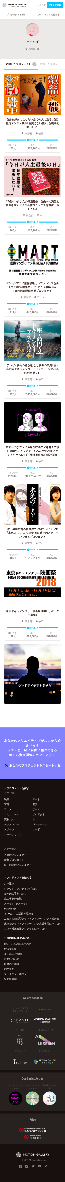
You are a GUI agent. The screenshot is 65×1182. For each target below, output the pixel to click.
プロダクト (38, 814)
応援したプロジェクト (20, 64)
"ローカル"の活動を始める (18, 913)
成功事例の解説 (13, 898)
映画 (6, 799)
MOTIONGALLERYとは (17, 944)
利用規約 (9, 969)
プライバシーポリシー (16, 974)
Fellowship (10, 908)
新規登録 (56, 5)
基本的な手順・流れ (15, 893)
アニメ (8, 809)
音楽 (35, 804)
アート (36, 799)
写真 (6, 804)
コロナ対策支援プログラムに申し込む (25, 928)
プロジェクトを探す (16, 14)
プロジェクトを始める (49, 14)
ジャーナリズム (13, 834)
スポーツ (9, 829)
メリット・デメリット (16, 903)
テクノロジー (11, 824)
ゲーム (36, 809)
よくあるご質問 (13, 954)
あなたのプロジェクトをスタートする (34, 765)
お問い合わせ (11, 959)
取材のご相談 (11, 964)
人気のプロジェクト (15, 854)
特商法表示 (10, 979)
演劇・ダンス (11, 819)
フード (36, 829)
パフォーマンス (41, 824)
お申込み (9, 883)
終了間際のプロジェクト (18, 864)
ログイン (41, 4)
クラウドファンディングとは (20, 888)
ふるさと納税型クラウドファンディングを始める (31, 918)
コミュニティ (11, 814)
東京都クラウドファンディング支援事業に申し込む (32, 923)
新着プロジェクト (14, 859)
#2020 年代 (10, 949)
